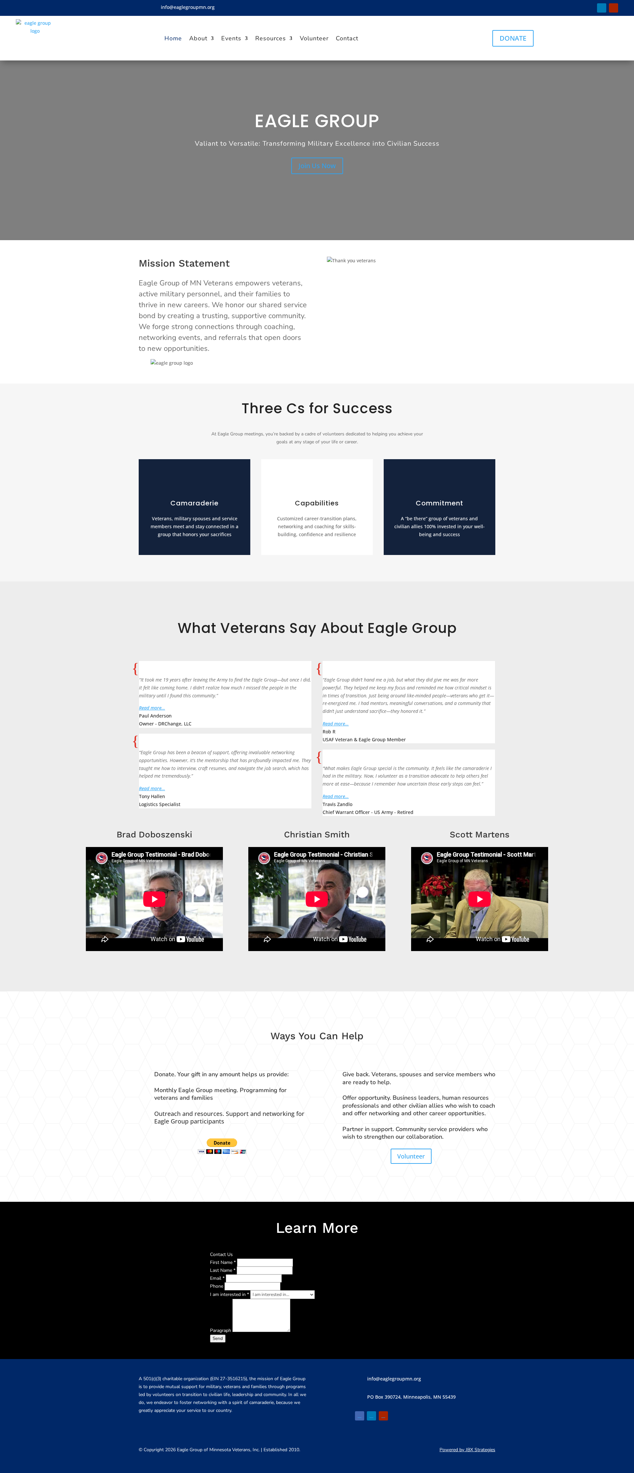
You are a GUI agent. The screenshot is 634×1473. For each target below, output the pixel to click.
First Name (223, 1262)
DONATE (513, 38)
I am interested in (229, 1294)
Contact (347, 38)
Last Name (222, 1270)
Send (218, 1339)
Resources (270, 38)
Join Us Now (317, 165)
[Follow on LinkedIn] (601, 8)
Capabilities (317, 503)
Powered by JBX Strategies (467, 1450)
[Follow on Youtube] (613, 8)
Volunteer (314, 38)
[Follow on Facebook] (589, 8)
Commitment (439, 503)
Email (217, 1278)
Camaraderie (194, 503)
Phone (217, 1286)
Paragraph (221, 1330)
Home (173, 38)
